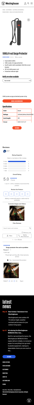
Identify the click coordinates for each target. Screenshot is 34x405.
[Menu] (32, 3)
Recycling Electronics (17, 390)
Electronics (9, 10)
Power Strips (6, 12)
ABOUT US (5, 377)
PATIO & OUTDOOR (6, 366)
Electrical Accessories (18, 10)
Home (4, 10)
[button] (28, 3)
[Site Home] (10, 3)
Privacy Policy (10, 390)
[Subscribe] (30, 81)
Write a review (18, 57)
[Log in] (25, 3)
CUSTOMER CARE (6, 380)
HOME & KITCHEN (6, 362)
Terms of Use (5, 390)
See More (9, 357)
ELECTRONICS (5, 369)
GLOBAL (4, 384)
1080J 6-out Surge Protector (16, 12)
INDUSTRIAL (5, 373)
